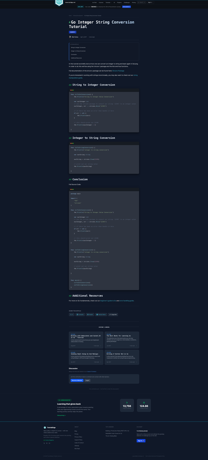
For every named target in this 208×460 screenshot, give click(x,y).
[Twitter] (44, 443)
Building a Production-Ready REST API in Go (117, 430)
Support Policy (78, 439)
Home (70, 15)
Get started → (126, 6)
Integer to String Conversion (78, 51)
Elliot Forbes (75, 37)
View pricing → (61, 415)
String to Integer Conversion (78, 47)
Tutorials (108, 2)
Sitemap (77, 445)
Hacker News (102, 314)
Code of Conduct (91, 371)
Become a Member (77, 380)
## (70, 85)
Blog (76, 431)
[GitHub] (46, 443)
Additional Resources (76, 58)
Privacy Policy (78, 437)
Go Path (94, 2)
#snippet (72, 32)
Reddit (91, 314)
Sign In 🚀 (141, 441)
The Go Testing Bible (111, 436)
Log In (87, 380)
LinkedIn (81, 314)
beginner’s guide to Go (108, 301)
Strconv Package (118, 71)
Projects (119, 2)
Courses (101, 2)
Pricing (134, 2)
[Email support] (49, 443)
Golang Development (78, 15)
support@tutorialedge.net (138, 456)
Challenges (127, 2)
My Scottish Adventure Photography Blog (155, 456)
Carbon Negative (49, 440)
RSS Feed (77, 448)
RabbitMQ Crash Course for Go (114, 433)
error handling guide (127, 301)
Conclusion (74, 54)
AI (114, 2)
